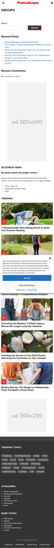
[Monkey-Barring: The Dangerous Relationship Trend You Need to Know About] (27, 373)
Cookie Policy (21, 290)
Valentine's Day (9, 472)
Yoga (17, 468)
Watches (24, 464)
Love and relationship (13, 523)
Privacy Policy (32, 290)
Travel (6, 530)
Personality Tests (10, 464)
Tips (45, 456)
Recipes (7, 498)
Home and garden (11, 491)
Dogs (37, 456)
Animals (7, 496)
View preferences (27, 285)
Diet (21, 460)
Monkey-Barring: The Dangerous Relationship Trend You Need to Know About (25, 388)
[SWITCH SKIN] (52, 3)
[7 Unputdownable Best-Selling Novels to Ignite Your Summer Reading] (27, 214)
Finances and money (12, 528)
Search (4, 23)
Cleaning (7, 468)
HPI (32, 472)
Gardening (8, 456)
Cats (5, 460)
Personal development (13, 494)
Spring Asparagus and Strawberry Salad (21, 42)
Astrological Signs (23, 456)
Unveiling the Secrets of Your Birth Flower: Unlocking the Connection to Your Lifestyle (23, 356)
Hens (42, 468)
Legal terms (19, 545)
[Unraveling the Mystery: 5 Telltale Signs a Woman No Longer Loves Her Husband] (27, 309)
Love (14, 460)
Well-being (8, 518)
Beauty (7, 521)
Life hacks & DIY (10, 501)
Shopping (8, 525)
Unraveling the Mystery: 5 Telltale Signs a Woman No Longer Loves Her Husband (22, 324)
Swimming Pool (30, 468)
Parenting (36, 464)
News (6, 505)
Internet (41, 472)
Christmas (31, 460)
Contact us (8, 545)
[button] (50, 258)
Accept (27, 278)
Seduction (44, 460)
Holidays (23, 472)
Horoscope (8, 503)
